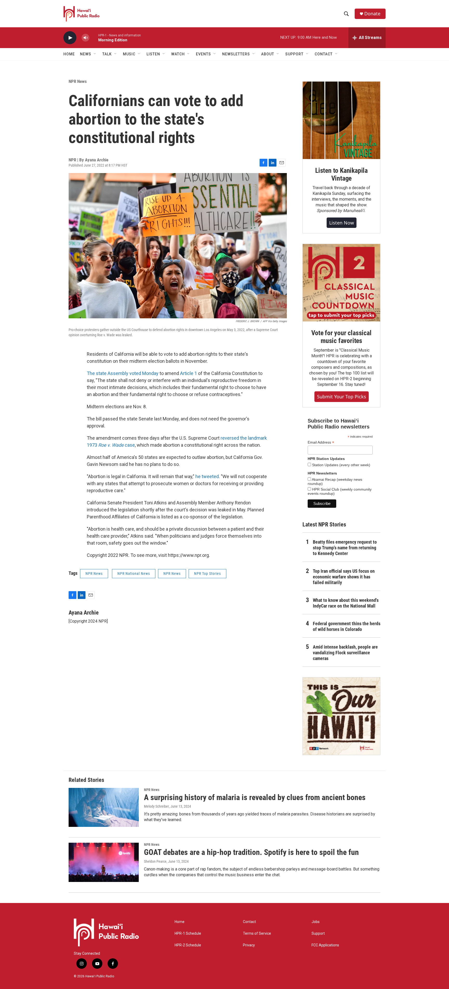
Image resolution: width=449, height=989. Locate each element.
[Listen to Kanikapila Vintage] (341, 120)
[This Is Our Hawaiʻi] (341, 716)
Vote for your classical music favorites (341, 337)
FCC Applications (325, 945)
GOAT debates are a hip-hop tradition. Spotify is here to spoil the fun (251, 852)
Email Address (321, 442)
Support (318, 933)
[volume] (85, 38)
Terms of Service (257, 933)
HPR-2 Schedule (188, 945)
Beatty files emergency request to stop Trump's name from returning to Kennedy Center (345, 547)
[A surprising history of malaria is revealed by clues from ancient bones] (104, 807)
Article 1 (188, 373)
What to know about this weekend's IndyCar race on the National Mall (346, 603)
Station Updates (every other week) (340, 465)
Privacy (249, 945)
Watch (178, 54)
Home (69, 54)
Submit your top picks (341, 396)
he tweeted (207, 476)
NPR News (78, 81)
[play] (70, 38)
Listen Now (341, 223)
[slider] (94, 37)
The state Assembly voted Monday (123, 373)
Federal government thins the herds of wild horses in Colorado (346, 626)
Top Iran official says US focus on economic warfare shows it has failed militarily (344, 576)
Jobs (316, 922)
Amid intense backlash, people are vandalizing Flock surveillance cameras (345, 652)
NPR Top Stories (207, 573)
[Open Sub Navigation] (95, 54)
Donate (372, 13)
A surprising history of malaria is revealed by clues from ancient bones (255, 797)
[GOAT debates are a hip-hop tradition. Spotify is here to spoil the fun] (104, 862)
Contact (249, 922)
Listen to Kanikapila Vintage (341, 174)
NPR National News (133, 573)
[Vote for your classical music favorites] (341, 282)
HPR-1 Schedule (188, 933)
